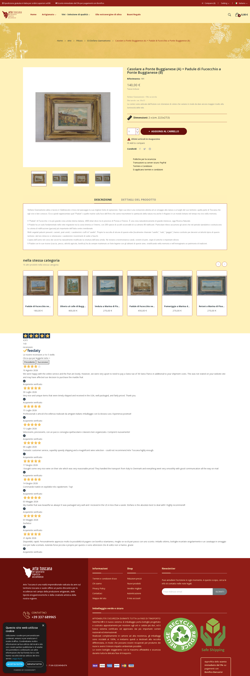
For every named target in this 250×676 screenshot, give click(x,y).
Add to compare (137, 143)
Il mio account (133, 598)
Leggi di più (17, 658)
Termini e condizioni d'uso (104, 578)
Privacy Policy (98, 588)
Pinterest (149, 149)
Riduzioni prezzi (134, 578)
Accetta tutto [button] (15, 664)
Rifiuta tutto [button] (34, 664)
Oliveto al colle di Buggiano (73, 306)
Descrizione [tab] (103, 199)
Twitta (144, 149)
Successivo (43, 362)
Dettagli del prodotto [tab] (138, 199)
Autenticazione (134, 593)
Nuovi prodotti (134, 583)
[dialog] (24, 647)
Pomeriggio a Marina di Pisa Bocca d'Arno (177, 306)
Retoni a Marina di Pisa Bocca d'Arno (212, 306)
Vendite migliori (134, 588)
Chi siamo (97, 583)
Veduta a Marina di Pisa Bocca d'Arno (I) (108, 306)
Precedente (29, 362)
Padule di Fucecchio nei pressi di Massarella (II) (142, 306)
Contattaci (97, 593)
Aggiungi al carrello (165, 131)
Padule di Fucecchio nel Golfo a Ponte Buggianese (38, 306)
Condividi (140, 149)
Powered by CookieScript (25, 670)
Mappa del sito (99, 598)
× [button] (43, 625)
